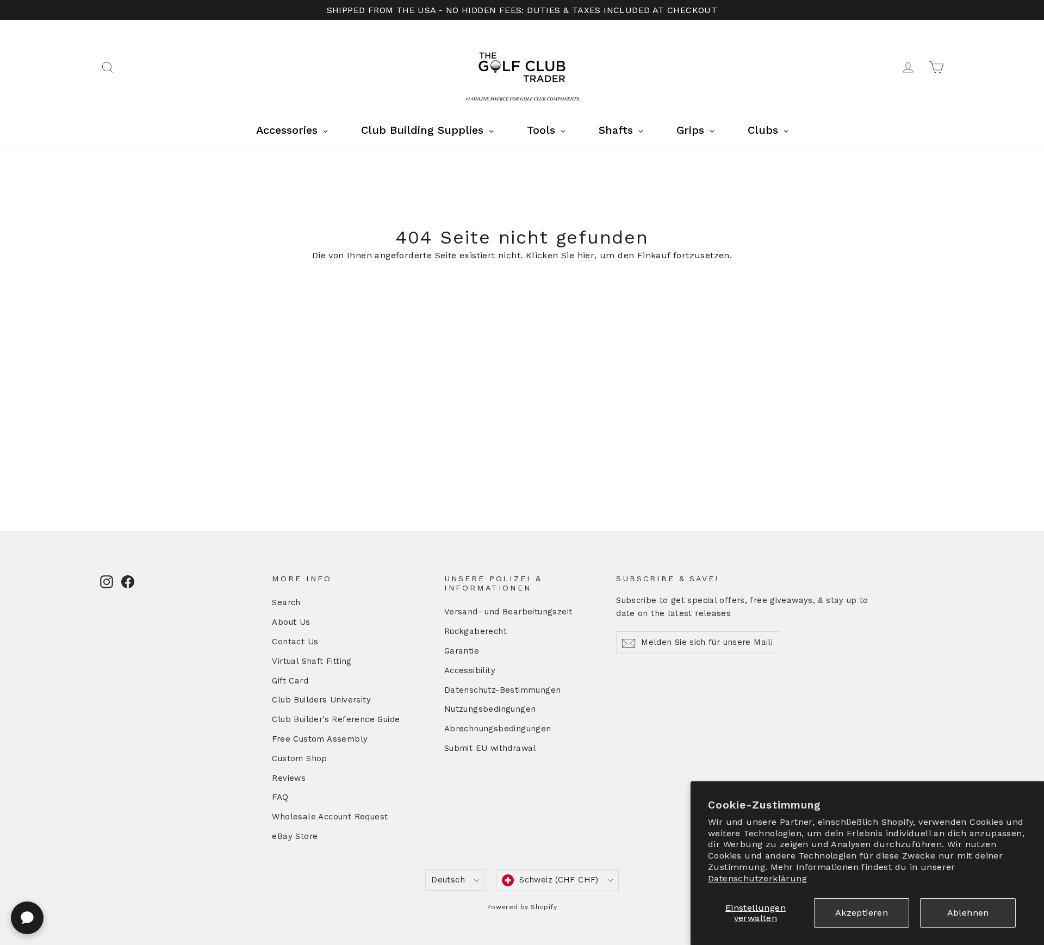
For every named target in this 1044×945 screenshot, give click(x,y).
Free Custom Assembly (320, 739)
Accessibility (469, 670)
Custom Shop (299, 758)
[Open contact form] (27, 918)
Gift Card (290, 681)
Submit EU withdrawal (490, 748)
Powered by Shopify (522, 907)
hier (586, 255)
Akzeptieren (861, 912)
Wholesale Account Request (330, 817)
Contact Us (295, 641)
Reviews (289, 778)
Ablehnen (968, 912)
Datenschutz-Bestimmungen (502, 690)
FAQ (280, 797)
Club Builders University (321, 700)
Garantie (461, 651)
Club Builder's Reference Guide (336, 719)
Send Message (290, 861)
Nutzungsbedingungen (490, 709)
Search (286, 602)
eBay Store (295, 836)
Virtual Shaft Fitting (311, 661)
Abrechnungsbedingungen (497, 728)
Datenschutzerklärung (757, 878)
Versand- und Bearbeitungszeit (508, 612)
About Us (291, 622)
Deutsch (448, 880)
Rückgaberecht (475, 631)
